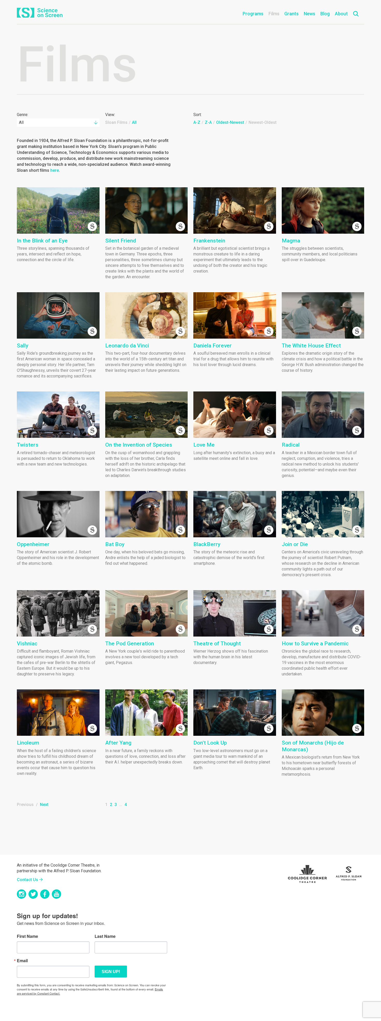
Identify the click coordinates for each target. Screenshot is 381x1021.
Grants (291, 13)
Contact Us (27, 879)
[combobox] (58, 122)
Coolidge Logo (307, 872)
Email (22, 961)
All (134, 122)
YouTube (56, 894)
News (309, 13)
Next (44, 804)
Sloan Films (116, 122)
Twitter (33, 894)
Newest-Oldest (263, 122)
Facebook (45, 894)
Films (274, 13)
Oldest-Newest (230, 122)
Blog (325, 13)
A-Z (196, 122)
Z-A (208, 122)
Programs (253, 13)
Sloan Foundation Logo (348, 872)
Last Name (105, 936)
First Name (27, 936)
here (54, 170)
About (341, 13)
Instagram (21, 894)
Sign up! (111, 971)
